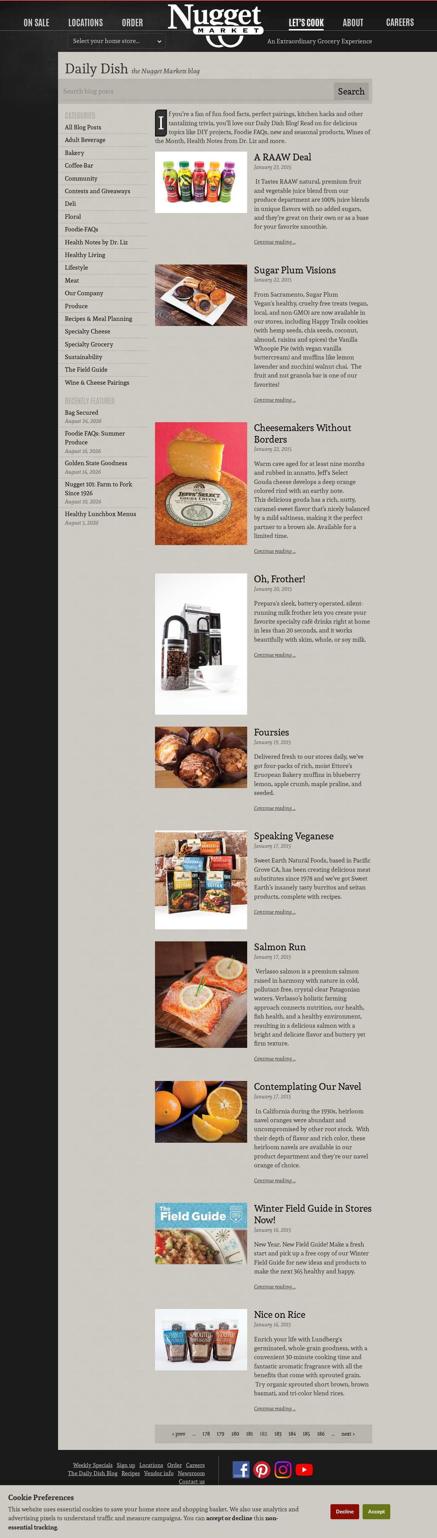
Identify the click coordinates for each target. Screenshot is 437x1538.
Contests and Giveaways (97, 191)
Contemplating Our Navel (307, 1087)
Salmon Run (280, 947)
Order (132, 22)
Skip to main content (32, 6)
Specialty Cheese (87, 331)
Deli (70, 204)
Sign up (126, 1465)
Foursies (271, 732)
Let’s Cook (306, 22)
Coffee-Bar (79, 165)
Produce (76, 306)
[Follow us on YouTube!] (304, 1476)
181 (249, 1433)
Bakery (74, 153)
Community (81, 178)
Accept (376, 1511)
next (346, 1433)
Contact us (192, 1481)
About (353, 22)
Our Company (84, 293)
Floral (73, 216)
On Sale (36, 22)
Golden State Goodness (96, 467)
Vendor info (159, 1473)
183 (278, 1433)
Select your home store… (106, 41)
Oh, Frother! (279, 579)
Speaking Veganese (294, 836)
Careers (400, 22)
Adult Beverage (85, 140)
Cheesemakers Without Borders (302, 433)
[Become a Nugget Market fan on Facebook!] (241, 1476)
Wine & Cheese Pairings (97, 382)
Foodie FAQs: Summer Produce (95, 442)
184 (292, 1433)
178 (206, 1433)
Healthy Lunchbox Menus (100, 518)
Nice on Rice (279, 1315)
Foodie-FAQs (81, 229)
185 (306, 1433)
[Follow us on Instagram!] (283, 1476)
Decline (345, 1511)
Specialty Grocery (89, 344)
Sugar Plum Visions (295, 270)
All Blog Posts (83, 127)
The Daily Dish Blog (92, 1473)
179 (220, 1433)
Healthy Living (85, 255)
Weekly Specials (93, 1465)
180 (235, 1433)
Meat (72, 280)
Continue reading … (275, 242)
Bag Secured (83, 417)
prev (180, 1433)
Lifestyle (76, 267)
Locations (85, 22)
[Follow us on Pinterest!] (261, 1476)
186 (321, 1433)
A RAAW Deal (282, 157)
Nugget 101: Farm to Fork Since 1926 (98, 492)
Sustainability (83, 357)
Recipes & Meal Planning (98, 319)
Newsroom (191, 1473)
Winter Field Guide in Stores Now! (313, 1214)
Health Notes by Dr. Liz (96, 242)
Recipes (131, 1473)
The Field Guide (86, 369)
